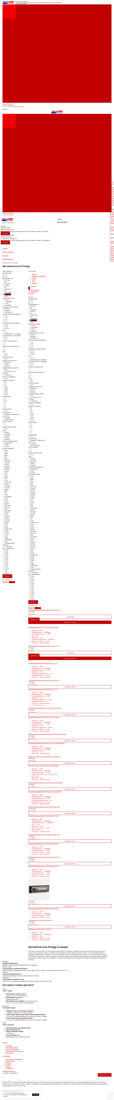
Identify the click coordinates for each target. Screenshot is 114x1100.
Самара (59, 219)
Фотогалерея (6, 41)
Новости (5, 45)
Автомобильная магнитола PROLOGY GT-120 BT (43, 717)
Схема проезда (27, 1013)
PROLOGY (47, 632)
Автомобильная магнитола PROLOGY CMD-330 (43, 627)
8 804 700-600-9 (7, 104)
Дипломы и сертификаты (6, 38)
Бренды (5, 43)
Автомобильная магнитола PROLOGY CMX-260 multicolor (46, 743)
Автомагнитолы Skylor (39, 276)
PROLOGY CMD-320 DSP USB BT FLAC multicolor (43, 766)
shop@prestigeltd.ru (12, 999)
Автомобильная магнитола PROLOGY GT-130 (42, 689)
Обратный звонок (104, 1075)
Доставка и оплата (8, 30)
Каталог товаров (7, 64)
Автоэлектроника (8, 11)
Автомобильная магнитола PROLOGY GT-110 (42, 663)
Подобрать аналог (70, 687)
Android (34, 274)
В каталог (5, 233)
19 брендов (34, 965)
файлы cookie (21, 1093)
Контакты (5, 100)
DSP (33, 281)
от (3, 275)
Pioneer (34, 278)
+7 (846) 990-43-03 (31, 1001)
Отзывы (5, 98)
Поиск (4, 102)
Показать (12, 582)
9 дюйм (34, 283)
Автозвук (5, 9)
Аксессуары (6, 18)
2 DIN (33, 280)
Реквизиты (6, 48)
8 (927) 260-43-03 (8, 106)
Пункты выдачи (7, 32)
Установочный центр (9, 80)
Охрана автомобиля (8, 12)
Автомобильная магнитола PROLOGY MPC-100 (43, 816)
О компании (6, 86)
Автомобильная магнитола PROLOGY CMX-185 (43, 844)
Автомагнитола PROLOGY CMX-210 (39, 929)
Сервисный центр (8, 25)
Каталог (4, 1042)
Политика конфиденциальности (12, 1091)
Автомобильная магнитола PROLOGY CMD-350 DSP (44, 792)
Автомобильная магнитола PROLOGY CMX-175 (43, 866)
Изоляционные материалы (7, 15)
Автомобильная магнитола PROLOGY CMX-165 (43, 909)
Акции (4, 46)
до (3, 276)
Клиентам (5, 75)
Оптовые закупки (8, 23)
